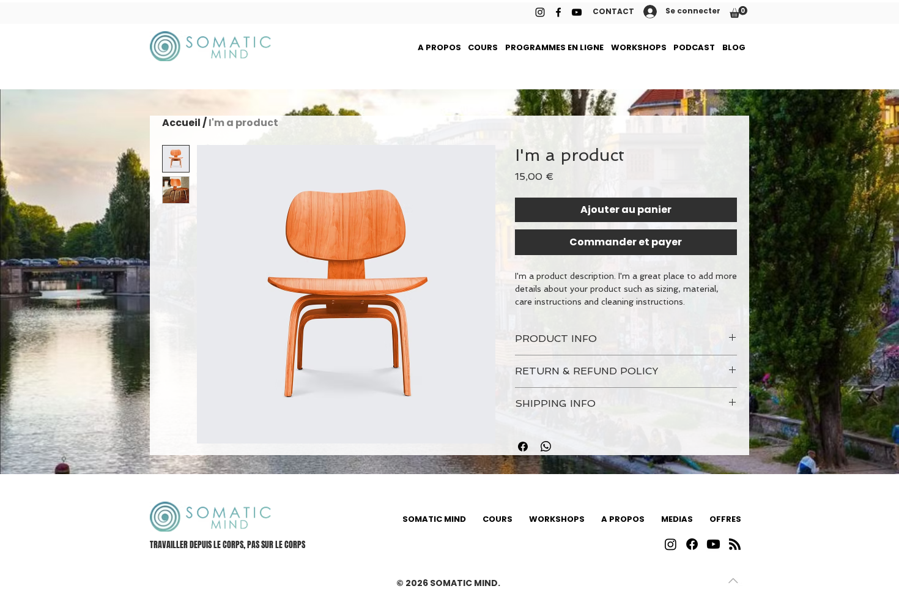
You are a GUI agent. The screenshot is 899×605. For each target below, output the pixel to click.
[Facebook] (558, 12)
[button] (738, 12)
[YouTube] (577, 12)
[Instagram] (540, 12)
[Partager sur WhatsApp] (546, 446)
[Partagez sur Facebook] (523, 446)
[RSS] (734, 544)
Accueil (181, 123)
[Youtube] (713, 544)
